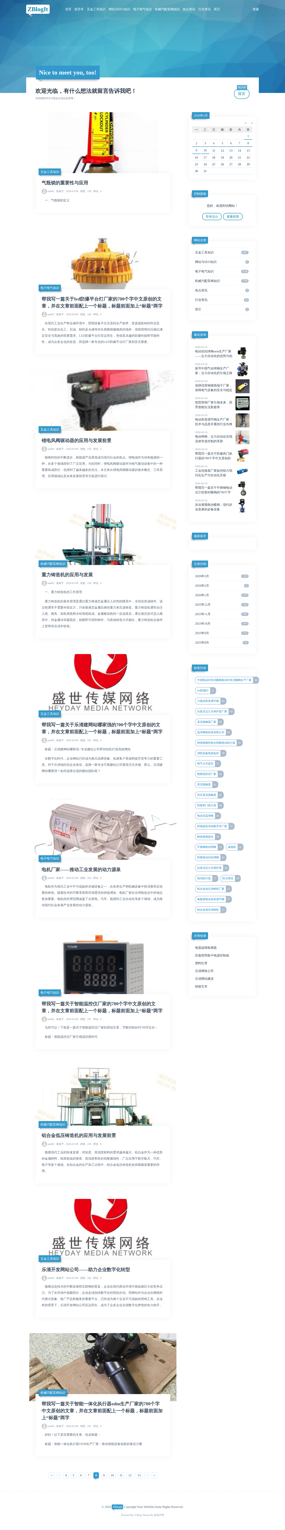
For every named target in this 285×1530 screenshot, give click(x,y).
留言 (242, 92)
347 (85, 1019)
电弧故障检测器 (206, 947)
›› (154, 1475)
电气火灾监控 (208, 763)
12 (129, 1475)
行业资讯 (204, 9)
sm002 (51, 191)
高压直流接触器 (209, 794)
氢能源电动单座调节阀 (213, 899)
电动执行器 (207, 878)
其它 (217, 9)
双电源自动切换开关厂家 (215, 826)
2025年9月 (221, 633)
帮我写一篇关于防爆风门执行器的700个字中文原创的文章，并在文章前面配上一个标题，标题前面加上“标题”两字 (218, 458)
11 (121, 1475)
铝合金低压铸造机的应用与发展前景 (79, 1135)
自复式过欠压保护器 (212, 868)
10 (112, 1475)
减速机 (235, 847)
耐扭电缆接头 (208, 836)
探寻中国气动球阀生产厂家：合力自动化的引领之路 (213, 369)
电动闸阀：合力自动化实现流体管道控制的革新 (213, 437)
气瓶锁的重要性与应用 (65, 182)
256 (85, 448)
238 (85, 583)
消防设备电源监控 (211, 753)
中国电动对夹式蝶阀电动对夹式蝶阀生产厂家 (227, 680)
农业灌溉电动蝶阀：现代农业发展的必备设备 (213, 505)
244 (85, 314)
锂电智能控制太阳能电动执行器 (219, 742)
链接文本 (201, 986)
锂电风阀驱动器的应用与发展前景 (76, 440)
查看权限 (233, 216)
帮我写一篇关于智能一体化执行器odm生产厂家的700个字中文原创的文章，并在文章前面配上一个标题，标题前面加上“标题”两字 (102, 1410)
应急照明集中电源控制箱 (212, 955)
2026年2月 (221, 585)
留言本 (79, 9)
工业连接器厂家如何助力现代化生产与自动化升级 (213, 471)
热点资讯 (189, 9)
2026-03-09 (67, 191)
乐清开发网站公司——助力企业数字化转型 (86, 1269)
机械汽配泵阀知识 (167, 9)
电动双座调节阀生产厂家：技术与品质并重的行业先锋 (213, 420)
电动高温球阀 (208, 815)
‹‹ (52, 1475)
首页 (68, 9)
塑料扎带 (201, 963)
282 (85, 1278)
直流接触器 (207, 784)
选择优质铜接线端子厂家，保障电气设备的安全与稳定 (213, 386)
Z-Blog (138, 1515)
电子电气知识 (142, 9)
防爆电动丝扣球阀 (211, 857)
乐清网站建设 (204, 978)
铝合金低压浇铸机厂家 (213, 888)
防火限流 (230, 878)
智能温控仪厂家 (209, 774)
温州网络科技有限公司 (213, 732)
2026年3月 (201, 115)
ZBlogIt (38, 9)
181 (85, 740)
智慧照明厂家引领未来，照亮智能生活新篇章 (213, 403)
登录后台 (212, 216)
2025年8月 (221, 642)
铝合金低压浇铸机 (211, 909)
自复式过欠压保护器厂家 (215, 711)
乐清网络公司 (204, 971)
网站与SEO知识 (119, 9)
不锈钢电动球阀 (209, 847)
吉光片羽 (159, 1515)
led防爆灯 (205, 690)
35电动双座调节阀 (211, 701)
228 (85, 191)
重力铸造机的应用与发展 (67, 574)
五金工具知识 (96, 9)
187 (85, 1426)
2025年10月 (221, 623)
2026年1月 (221, 595)
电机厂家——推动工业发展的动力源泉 (81, 869)
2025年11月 (221, 614)
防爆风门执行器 (209, 805)
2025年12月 (221, 604)
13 (139, 1475)
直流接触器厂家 (209, 721)
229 (85, 1144)
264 (85, 878)
